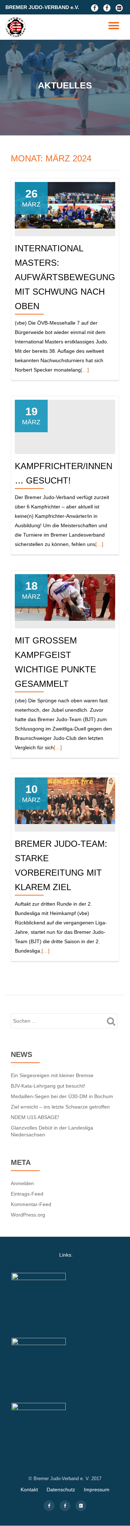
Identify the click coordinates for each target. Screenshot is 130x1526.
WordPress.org (28, 1215)
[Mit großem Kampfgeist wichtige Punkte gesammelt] (65, 597)
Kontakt (29, 1489)
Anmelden (22, 1183)
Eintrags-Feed (27, 1194)
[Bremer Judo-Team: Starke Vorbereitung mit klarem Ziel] (65, 800)
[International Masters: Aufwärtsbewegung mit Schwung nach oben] (65, 205)
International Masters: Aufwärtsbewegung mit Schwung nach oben (65, 277)
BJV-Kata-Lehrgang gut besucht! (48, 1086)
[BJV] (16, 27)
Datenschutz (61, 1489)
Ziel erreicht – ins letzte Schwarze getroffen (60, 1107)
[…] (85, 370)
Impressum (96, 1489)
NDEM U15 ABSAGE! (35, 1117)
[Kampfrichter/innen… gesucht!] (65, 422)
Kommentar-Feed (31, 1204)
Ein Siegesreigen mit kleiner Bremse (52, 1075)
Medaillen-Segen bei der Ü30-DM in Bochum (62, 1096)
